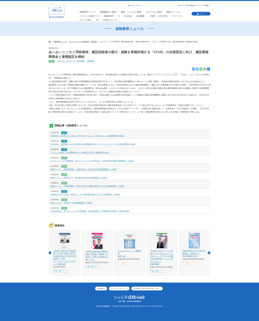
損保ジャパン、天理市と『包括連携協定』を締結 (71, 203)
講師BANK (109, 16)
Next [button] (209, 252)
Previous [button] (50, 252)
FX (97, 20)
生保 (64, 133)
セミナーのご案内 (154, 12)
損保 (51, 61)
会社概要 (140, 16)
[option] (65, 253)
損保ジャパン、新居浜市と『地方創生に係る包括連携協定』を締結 (78, 178)
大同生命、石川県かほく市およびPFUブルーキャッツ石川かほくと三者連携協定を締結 (87, 136)
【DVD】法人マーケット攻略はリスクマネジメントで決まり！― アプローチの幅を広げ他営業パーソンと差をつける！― (161, 257)
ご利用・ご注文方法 (158, 16)
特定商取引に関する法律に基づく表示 (146, 288)
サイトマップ (135, 5)
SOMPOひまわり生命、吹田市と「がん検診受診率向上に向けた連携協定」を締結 (85, 194)
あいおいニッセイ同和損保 (73, 61)
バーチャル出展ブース (89, 16)
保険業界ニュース (87, 12)
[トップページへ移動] (50, 41)
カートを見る (85, 20)
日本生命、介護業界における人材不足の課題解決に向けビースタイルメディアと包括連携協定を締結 (92, 144)
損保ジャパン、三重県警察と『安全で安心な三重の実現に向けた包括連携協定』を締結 (87, 186)
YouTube (128, 16)
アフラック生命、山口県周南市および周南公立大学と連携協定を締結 (79, 152)
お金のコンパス (110, 20)
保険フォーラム (173, 12)
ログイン (202, 13)
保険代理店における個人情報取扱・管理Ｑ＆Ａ (194, 253)
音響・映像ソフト (59, 271)
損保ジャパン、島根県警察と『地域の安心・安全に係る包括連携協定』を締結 (83, 169)
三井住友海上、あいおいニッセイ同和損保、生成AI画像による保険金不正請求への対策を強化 (90, 211)
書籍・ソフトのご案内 (131, 12)
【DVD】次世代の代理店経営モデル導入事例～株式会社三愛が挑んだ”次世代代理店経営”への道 (64, 257)
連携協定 (91, 61)
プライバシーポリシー (118, 288)
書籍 (123, 263)
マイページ (177, 16)
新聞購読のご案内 (108, 12)
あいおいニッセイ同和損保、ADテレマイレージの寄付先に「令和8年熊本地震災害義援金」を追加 (91, 161)
